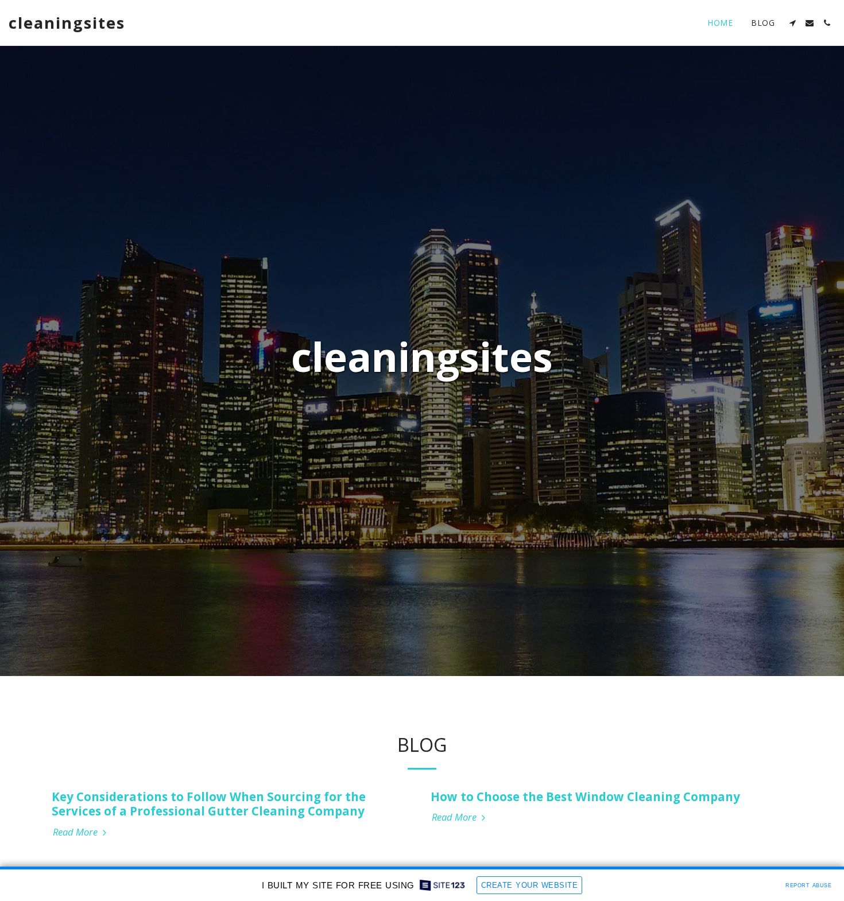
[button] (792, 23)
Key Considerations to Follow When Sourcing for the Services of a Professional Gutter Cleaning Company (209, 804)
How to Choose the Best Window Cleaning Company (585, 797)
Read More (76, 832)
